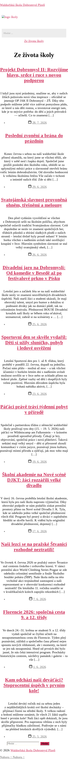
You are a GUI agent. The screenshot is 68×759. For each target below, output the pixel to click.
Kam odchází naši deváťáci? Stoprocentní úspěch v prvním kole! (34, 685)
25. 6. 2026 (39, 324)
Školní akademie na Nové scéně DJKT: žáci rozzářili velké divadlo (34, 480)
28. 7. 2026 (39, 122)
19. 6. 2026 (39, 461)
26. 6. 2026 (39, 254)
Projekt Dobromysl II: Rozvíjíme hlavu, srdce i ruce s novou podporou (34, 75)
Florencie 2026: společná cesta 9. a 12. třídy (34, 614)
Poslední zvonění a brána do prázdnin (34, 138)
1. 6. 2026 (39, 667)
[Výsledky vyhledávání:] (23, 743)
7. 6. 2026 (39, 599)
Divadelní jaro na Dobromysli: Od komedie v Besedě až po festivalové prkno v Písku (34, 273)
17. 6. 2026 (39, 531)
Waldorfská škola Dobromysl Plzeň (22, 5)
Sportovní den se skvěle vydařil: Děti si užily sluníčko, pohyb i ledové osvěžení (34, 343)
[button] (34, 24)
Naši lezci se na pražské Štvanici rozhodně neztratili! (34, 547)
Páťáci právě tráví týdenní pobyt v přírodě (34, 409)
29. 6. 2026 (39, 187)
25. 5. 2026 (39, 736)
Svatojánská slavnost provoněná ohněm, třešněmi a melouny (34, 202)
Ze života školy (34, 41)
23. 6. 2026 (39, 394)
